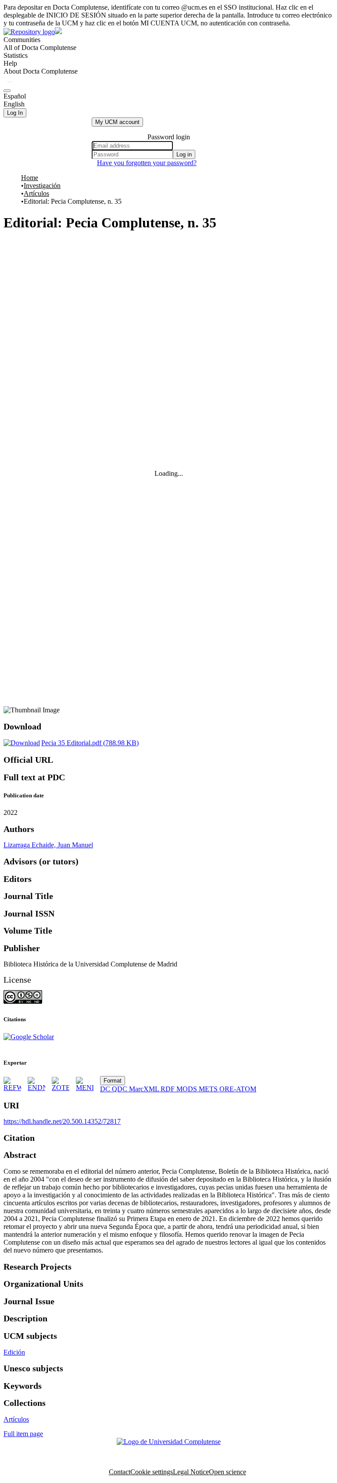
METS (209, 1089)
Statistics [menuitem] (16, 55)
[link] (71, 743)
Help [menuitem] (10, 63)
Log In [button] (15, 113)
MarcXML (145, 1089)
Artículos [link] (36, 193)
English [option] (14, 104)
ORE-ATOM (237, 1089)
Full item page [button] (23, 1433)
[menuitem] (40, 48)
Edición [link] (14, 1352)
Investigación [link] (42, 185)
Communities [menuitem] (22, 39)
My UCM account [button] (117, 122)
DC (106, 1089)
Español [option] (15, 96)
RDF (168, 1089)
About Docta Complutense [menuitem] (41, 71)
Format (113, 1080)
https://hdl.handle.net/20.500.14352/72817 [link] (62, 1121)
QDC (120, 1089)
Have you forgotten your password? (147, 162)
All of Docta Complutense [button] (40, 47)
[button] (9, 81)
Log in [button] (184, 154)
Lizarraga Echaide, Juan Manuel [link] (48, 845)
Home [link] (29, 177)
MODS (187, 1089)
